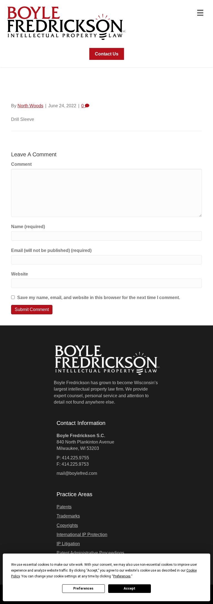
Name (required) (28, 226)
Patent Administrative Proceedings (90, 553)
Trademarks (68, 516)
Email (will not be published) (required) (51, 250)
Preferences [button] (122, 576)
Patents (64, 506)
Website (19, 274)
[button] (106, 54)
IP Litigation (68, 543)
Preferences (83, 588)
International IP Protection (82, 534)
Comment (21, 164)
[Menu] (200, 13)
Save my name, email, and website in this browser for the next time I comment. (98, 297)
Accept (129, 588)
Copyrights (67, 525)
